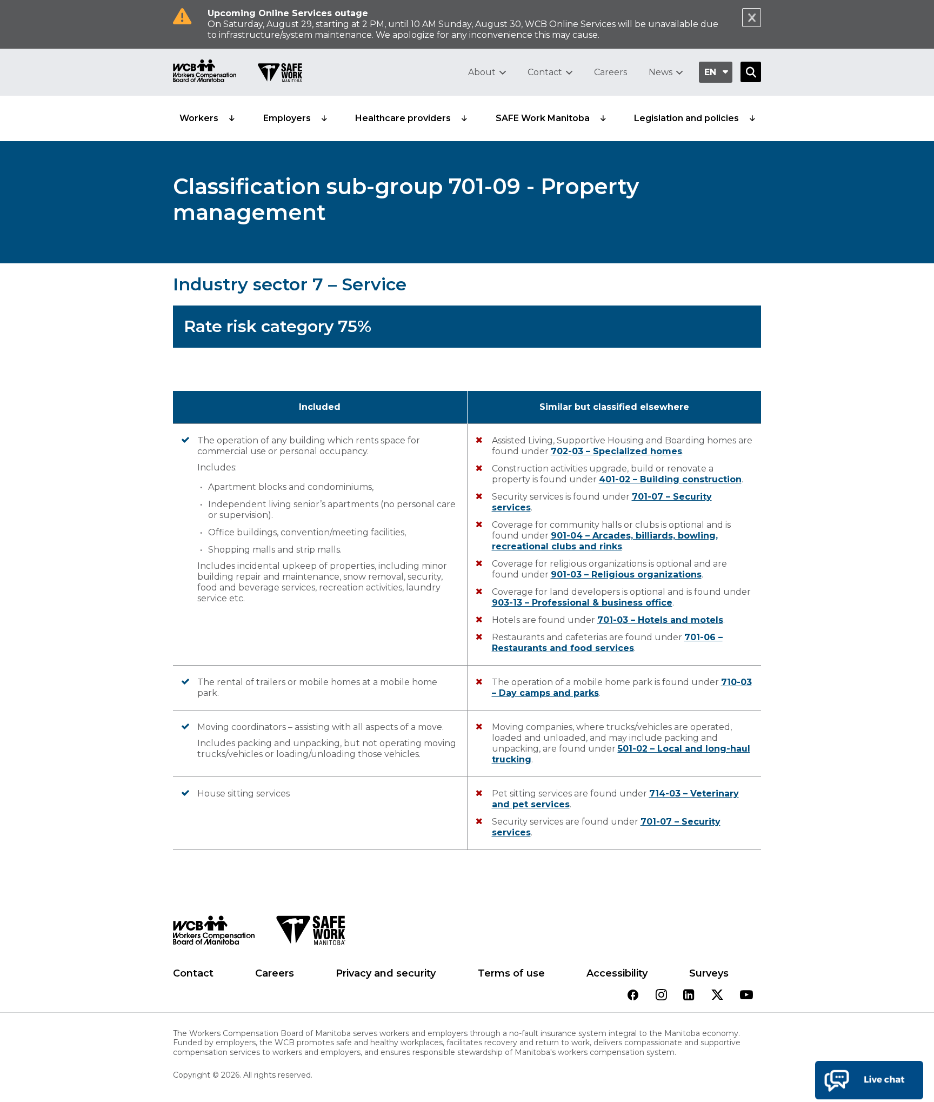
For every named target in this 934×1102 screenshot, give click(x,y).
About (482, 72)
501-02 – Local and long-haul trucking (621, 754)
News (660, 72)
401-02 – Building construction (670, 479)
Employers (287, 118)
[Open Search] (750, 72)
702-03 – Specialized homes (616, 451)
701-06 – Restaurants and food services (607, 642)
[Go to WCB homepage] (204, 72)
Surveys (709, 973)
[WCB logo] (214, 933)
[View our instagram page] (661, 996)
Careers (610, 72)
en (710, 72)
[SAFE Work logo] (310, 933)
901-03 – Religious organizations (626, 574)
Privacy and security (386, 973)
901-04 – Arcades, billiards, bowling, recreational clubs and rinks (605, 541)
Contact (545, 72)
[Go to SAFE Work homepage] (280, 74)
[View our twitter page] (717, 996)
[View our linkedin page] (689, 996)
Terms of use (511, 973)
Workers (198, 118)
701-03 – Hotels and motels (660, 620)
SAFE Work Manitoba (543, 118)
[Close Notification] (751, 17)
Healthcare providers (403, 118)
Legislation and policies (686, 118)
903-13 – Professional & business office (582, 603)
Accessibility (617, 973)
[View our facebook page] (632, 996)
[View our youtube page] (746, 996)
